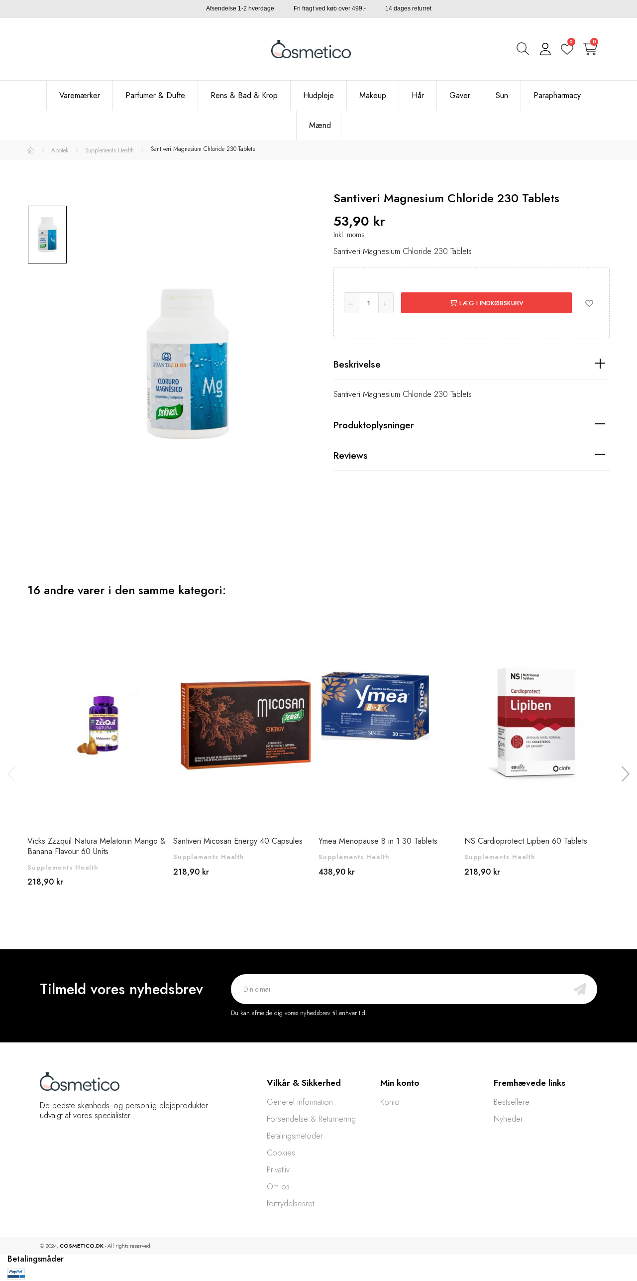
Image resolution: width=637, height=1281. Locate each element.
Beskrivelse (357, 364)
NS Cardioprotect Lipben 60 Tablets (525, 841)
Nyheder (508, 1119)
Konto (390, 1102)
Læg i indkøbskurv (490, 303)
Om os (278, 1186)
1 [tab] (304, 942)
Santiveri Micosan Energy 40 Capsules (238, 841)
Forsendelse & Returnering (311, 1119)
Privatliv (278, 1169)
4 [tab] (333, 942)
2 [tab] (313, 942)
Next (625, 773)
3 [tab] (323, 942)
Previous (12, 773)
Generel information (300, 1102)
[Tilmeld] (580, 989)
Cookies (281, 1152)
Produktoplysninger (373, 425)
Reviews (350, 455)
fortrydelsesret (290, 1203)
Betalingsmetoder (295, 1136)
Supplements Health (63, 867)
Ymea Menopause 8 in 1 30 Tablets (377, 841)
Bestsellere (512, 1102)
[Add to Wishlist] (589, 302)
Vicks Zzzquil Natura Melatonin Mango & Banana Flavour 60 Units (96, 846)
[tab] (471, 364)
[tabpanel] (100, 759)
